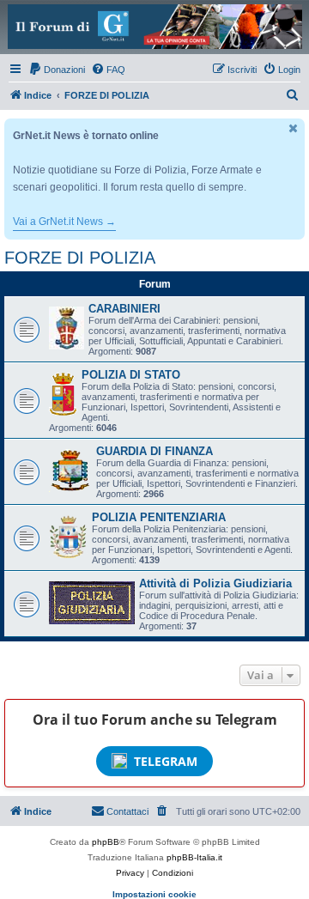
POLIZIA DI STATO (131, 374)
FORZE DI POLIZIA (79, 257)
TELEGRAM (165, 761)
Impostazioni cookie (154, 894)
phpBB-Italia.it (194, 857)
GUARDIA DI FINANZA (154, 451)
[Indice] (154, 26)
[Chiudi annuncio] (293, 128)
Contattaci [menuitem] (127, 811)
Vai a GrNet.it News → (64, 222)
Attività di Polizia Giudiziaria (215, 583)
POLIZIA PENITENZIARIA (159, 517)
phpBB (105, 842)
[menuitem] (56, 69)
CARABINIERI (124, 308)
